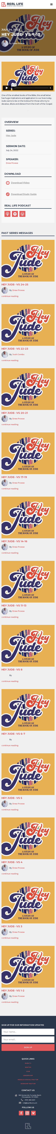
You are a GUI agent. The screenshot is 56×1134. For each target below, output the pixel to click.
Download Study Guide (24, 194)
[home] (13, 4)
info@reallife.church (30, 1103)
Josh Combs (18, 354)
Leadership (28, 1075)
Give (28, 1071)
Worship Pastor (28, 1083)
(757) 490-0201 (30, 1100)
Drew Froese (18, 43)
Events (28, 1063)
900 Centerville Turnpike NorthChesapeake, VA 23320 (30, 1096)
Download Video (20, 182)
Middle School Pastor (28, 1079)
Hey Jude (11, 135)
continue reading (9, 296)
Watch (28, 1067)
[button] (51, 4)
